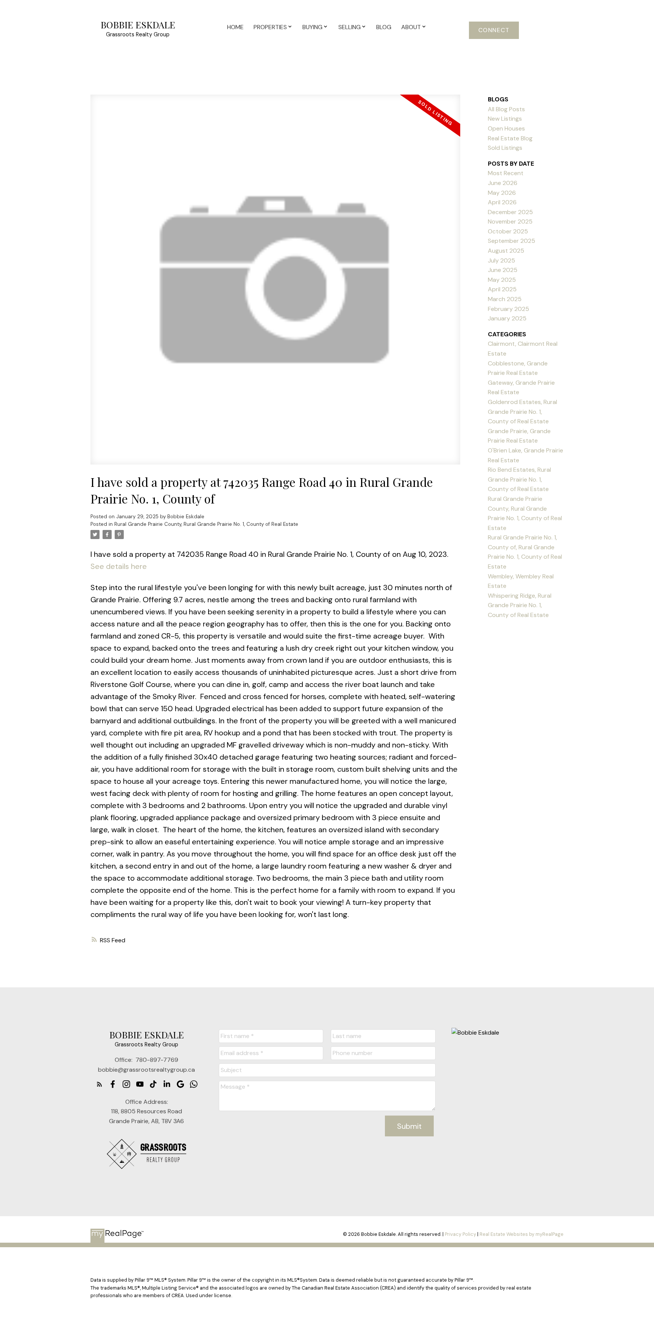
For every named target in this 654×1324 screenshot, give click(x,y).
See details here (118, 566)
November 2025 (510, 221)
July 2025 (501, 260)
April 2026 (502, 202)
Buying (312, 27)
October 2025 (508, 231)
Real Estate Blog (510, 138)
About (411, 27)
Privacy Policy (460, 1234)
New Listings (505, 119)
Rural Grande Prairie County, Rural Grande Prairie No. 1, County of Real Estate (206, 524)
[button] (494, 30)
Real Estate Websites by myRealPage (522, 1234)
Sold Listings (505, 148)
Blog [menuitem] (383, 27)
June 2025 (502, 270)
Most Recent (505, 173)
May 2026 (502, 193)
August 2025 (506, 251)
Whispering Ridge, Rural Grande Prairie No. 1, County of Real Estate (519, 605)
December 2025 (510, 212)
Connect (494, 30)
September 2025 (511, 241)
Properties (270, 27)
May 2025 (502, 280)
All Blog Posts (506, 109)
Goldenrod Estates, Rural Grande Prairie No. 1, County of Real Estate (522, 411)
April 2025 (502, 289)
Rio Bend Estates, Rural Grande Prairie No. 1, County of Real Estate (519, 479)
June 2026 (502, 183)
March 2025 (505, 299)
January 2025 (507, 318)
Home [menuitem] (235, 27)
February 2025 (508, 309)
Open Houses (506, 128)
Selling (349, 27)
